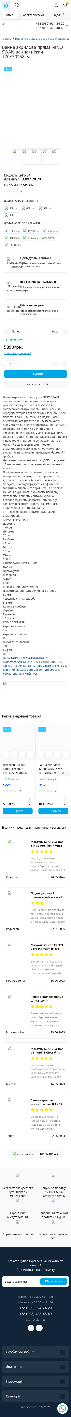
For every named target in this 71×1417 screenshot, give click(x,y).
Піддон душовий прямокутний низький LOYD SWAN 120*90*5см (47, 897)
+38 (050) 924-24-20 (50, 23)
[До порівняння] (22, 754)
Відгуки (58, 15)
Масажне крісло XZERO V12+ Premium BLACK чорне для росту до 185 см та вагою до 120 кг (47, 951)
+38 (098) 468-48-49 (50, 28)
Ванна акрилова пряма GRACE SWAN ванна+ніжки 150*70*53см (47, 1002)
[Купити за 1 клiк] (13, 754)
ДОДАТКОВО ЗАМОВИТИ (21, 200)
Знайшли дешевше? (17, 353)
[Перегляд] (5, 754)
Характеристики (33, 15)
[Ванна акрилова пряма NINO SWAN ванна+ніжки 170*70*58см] (20, 156)
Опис (9, 15)
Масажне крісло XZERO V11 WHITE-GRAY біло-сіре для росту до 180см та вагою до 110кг (47, 1054)
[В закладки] (30, 754)
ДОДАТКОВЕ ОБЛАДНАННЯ (22, 223)
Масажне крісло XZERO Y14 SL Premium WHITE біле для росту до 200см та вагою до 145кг (48, 847)
